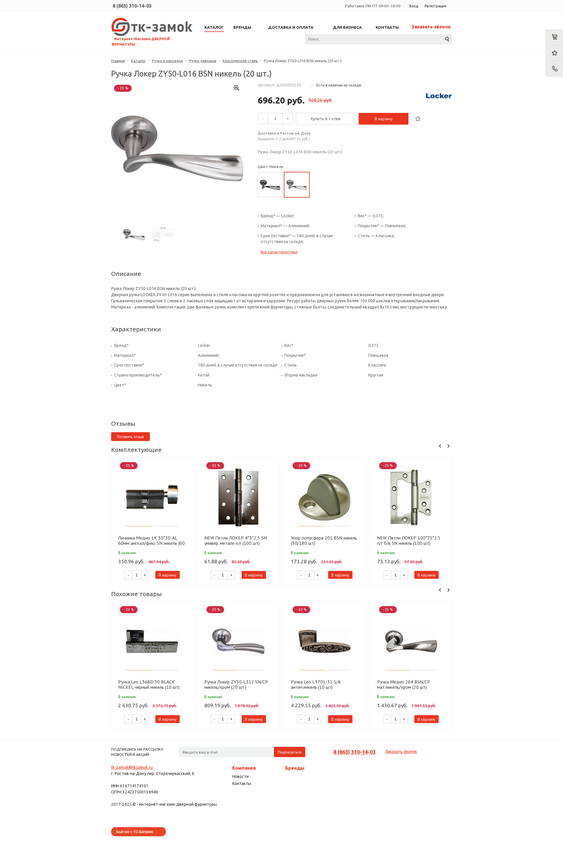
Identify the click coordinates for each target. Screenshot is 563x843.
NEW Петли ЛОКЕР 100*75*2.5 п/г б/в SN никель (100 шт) (408, 540)
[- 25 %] (152, 497)
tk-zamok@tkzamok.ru (132, 767)
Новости (240, 776)
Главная (118, 61)
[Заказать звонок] (554, 69)
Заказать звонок (431, 26)
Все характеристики (279, 252)
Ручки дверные (202, 61)
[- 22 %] (152, 641)
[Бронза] (270, 184)
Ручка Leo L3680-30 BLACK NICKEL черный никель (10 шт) (148, 684)
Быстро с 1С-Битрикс (135, 831)
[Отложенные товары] (554, 53)
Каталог (138, 61)
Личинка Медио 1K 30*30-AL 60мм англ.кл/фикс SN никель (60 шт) (151, 540)
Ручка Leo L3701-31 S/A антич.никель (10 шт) (315, 684)
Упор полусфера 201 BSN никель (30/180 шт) (324, 540)
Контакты (241, 783)
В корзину (384, 118)
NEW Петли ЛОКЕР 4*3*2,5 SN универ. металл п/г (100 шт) (235, 540)
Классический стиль (240, 61)
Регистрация (435, 6)
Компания (244, 768)
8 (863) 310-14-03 (132, 6)
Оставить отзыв (130, 436)
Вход (413, 6)
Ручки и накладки (167, 61)
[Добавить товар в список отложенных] (417, 118)
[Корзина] (554, 37)
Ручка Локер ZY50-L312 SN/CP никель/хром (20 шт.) (236, 684)
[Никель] (296, 184)
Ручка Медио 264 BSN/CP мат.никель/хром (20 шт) (403, 684)
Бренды (294, 768)
